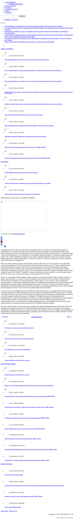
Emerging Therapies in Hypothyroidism (14, 474)
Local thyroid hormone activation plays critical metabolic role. (19, 338)
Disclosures (4, 511)
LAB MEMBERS (10, 2)
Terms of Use (13, 511)
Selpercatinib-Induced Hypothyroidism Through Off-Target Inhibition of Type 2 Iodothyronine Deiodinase (29, 125)
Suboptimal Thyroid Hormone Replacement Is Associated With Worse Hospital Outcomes (25, 136)
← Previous (4, 316)
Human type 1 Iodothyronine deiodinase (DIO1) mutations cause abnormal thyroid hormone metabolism (29, 385)
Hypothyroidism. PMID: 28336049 (13, 507)
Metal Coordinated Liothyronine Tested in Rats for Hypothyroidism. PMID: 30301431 (25, 428)
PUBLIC (7, 11)
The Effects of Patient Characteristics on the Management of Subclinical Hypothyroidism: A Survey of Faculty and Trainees (33, 104)
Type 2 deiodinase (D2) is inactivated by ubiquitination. (17, 349)
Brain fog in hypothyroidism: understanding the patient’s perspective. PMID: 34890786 (25, 147)
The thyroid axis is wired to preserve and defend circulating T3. (19, 327)
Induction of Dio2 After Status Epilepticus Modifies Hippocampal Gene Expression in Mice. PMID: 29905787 (30, 396)
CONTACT (8, 13)
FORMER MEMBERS (15, 4)
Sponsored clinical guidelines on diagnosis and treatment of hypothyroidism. (22, 194)
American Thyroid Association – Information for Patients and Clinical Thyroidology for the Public (27, 183)
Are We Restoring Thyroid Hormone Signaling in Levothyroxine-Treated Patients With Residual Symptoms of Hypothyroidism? (34, 485)
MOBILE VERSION (11, 19)
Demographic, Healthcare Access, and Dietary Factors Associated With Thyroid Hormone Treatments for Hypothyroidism (33, 81)
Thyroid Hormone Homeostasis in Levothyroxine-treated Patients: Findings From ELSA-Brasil (33, 26)
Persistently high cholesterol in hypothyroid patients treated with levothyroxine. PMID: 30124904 (27, 158)
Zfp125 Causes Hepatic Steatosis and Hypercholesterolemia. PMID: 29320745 (23, 438)
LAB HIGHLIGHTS (11, 9)
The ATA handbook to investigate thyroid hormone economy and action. (21, 172)
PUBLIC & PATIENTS (7, 49)
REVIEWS (8, 7)
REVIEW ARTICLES (7, 464)
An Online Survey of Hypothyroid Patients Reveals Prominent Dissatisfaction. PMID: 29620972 (27, 460)
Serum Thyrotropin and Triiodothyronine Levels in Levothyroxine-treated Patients (29, 42)
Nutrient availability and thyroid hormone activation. (17, 360)
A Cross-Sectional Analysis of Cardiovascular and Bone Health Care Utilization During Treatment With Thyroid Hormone (33, 70)
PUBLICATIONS (10, 6)
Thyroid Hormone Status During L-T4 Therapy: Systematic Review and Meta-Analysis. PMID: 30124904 (29, 407)
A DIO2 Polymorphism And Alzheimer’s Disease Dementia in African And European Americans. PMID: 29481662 (31, 449)
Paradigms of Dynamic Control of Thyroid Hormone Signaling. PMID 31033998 (23, 496)
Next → (69, 316)
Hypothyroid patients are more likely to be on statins (17, 374)
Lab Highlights (19, 234)
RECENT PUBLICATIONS (8, 364)
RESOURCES (4, 161)
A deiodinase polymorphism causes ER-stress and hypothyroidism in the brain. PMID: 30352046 (27, 418)
